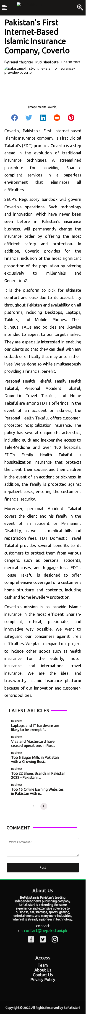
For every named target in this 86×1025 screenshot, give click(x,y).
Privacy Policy (42, 979)
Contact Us (43, 974)
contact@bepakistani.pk (45, 930)
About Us (42, 970)
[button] (33, 806)
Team (43, 965)
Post (43, 867)
